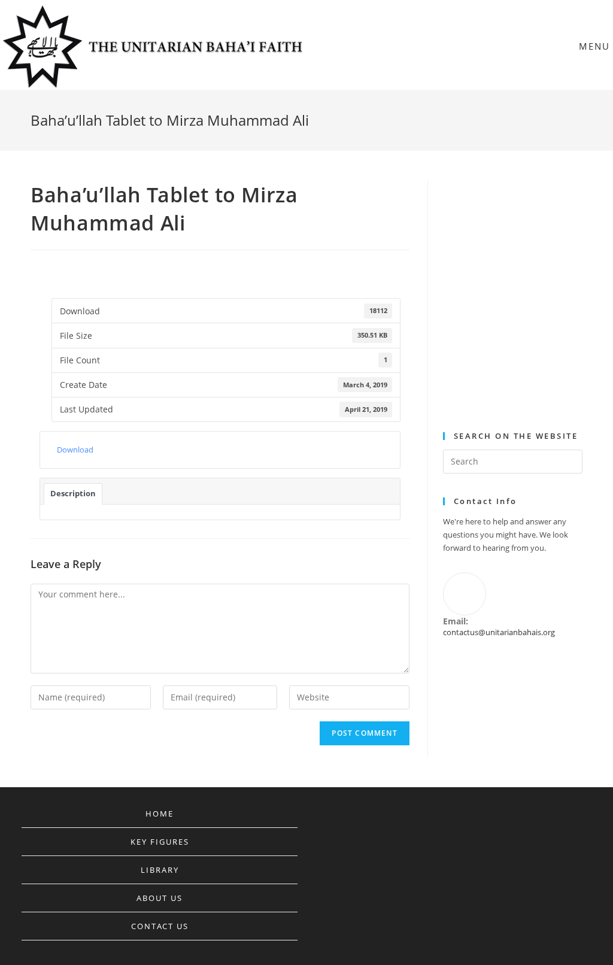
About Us (159, 898)
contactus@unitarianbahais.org (499, 632)
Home (159, 813)
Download (75, 449)
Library (160, 869)
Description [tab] (73, 493)
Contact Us (160, 926)
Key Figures (160, 841)
